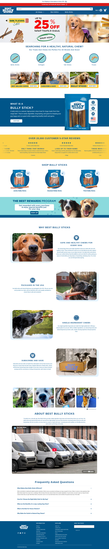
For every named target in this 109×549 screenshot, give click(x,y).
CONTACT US (57, 527)
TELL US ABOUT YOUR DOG (60, 538)
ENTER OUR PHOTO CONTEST (61, 541)
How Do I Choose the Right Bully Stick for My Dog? (32, 499)
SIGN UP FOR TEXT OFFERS (60, 536)
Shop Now (16, 121)
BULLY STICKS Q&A (59, 531)
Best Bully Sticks (23, 546)
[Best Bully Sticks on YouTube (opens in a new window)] (20, 533)
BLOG (56, 532)
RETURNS (38, 527)
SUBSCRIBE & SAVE (59, 543)
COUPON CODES (39, 541)
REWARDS (38, 539)
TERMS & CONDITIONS (40, 529)
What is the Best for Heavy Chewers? (28, 508)
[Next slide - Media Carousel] (98, 398)
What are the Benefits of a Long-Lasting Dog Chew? (33, 504)
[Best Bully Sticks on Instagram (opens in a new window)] (25, 533)
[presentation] (54, 29)
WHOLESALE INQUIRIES (41, 532)
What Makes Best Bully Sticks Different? (29, 488)
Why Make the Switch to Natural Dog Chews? (31, 513)
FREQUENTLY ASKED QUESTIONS (61, 529)
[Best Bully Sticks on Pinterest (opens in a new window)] (23, 533)
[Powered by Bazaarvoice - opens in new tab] (91, 409)
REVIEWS (57, 539)
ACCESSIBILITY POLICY (40, 536)
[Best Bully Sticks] (8, 10)
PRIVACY (38, 526)
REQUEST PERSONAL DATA (41, 538)
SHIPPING (38, 531)
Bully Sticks (69, 12)
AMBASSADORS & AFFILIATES (61, 534)
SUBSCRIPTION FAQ (40, 534)
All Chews (39, 12)
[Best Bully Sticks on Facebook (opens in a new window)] (18, 533)
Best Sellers (55, 12)
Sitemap (38, 543)
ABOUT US (57, 526)
